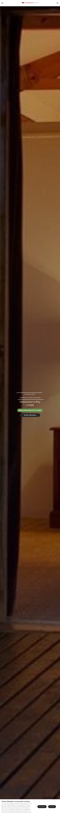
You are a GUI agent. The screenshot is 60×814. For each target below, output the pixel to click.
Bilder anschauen (30, 415)
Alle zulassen (42, 806)
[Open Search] (57, 3)
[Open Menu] (2, 3)
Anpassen (52, 806)
